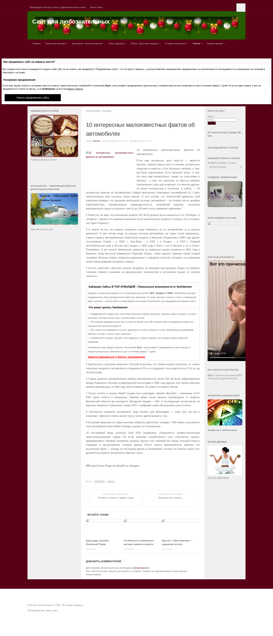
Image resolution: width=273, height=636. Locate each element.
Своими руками (215, 43)
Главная (36, 43)
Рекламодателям (35, 610)
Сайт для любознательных (71, 21)
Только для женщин (55, 43)
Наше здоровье (116, 43)
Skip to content (7, 1)
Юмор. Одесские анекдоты (145, 43)
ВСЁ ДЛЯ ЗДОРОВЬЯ (218, 478)
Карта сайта (96, 7)
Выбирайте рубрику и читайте (222, 163)
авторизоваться (141, 568)
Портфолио (93, 111)
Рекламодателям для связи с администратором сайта (58, 7)
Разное (196, 43)
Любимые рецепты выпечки (44, 160)
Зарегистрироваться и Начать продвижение (116, 357)
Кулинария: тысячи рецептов (87, 43)
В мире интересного (175, 43)
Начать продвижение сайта (33, 97)
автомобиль (99, 481)
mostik (96, 141)
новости (110, 481)
